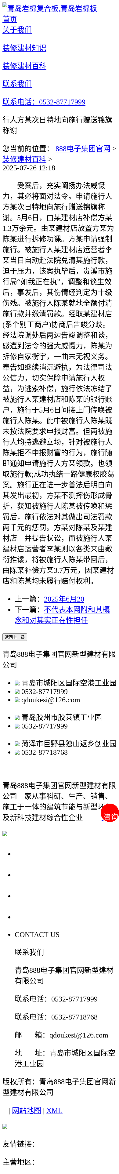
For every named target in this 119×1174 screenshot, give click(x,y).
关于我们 (32, 853)
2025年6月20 (64, 599)
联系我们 (32, 916)
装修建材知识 (40, 874)
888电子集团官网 (83, 149)
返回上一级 (15, 637)
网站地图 (26, 1110)
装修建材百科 (24, 159)
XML (54, 1110)
